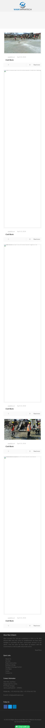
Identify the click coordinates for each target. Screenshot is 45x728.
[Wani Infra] (22, 6)
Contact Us (8, 673)
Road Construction (10, 663)
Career (7, 671)
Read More (38, 650)
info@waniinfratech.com (16, 695)
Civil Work (10, 60)
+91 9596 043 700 (30, 691)
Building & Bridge (10, 665)
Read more (37, 65)
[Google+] (21, 725)
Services (7, 661)
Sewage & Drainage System (13, 667)
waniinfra (10, 57)
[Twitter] (10, 707)
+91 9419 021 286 (17, 691)
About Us (8, 659)
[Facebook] (5, 707)
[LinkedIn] (14, 707)
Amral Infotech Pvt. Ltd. (23, 721)
